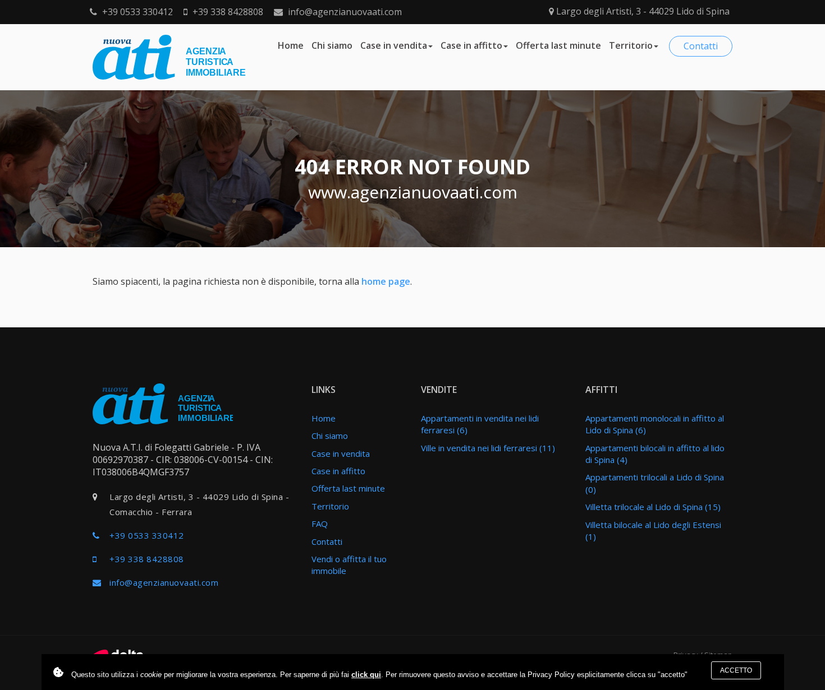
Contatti (701, 46)
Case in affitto (471, 45)
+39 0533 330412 (136, 12)
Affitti (601, 389)
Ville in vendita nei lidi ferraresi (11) (488, 447)
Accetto (736, 670)
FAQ (319, 523)
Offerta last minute (558, 45)
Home (291, 45)
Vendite (439, 389)
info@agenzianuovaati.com (344, 12)
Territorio (631, 45)
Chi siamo (331, 45)
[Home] (163, 403)
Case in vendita (393, 45)
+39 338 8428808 (226, 12)
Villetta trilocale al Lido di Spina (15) (653, 506)
